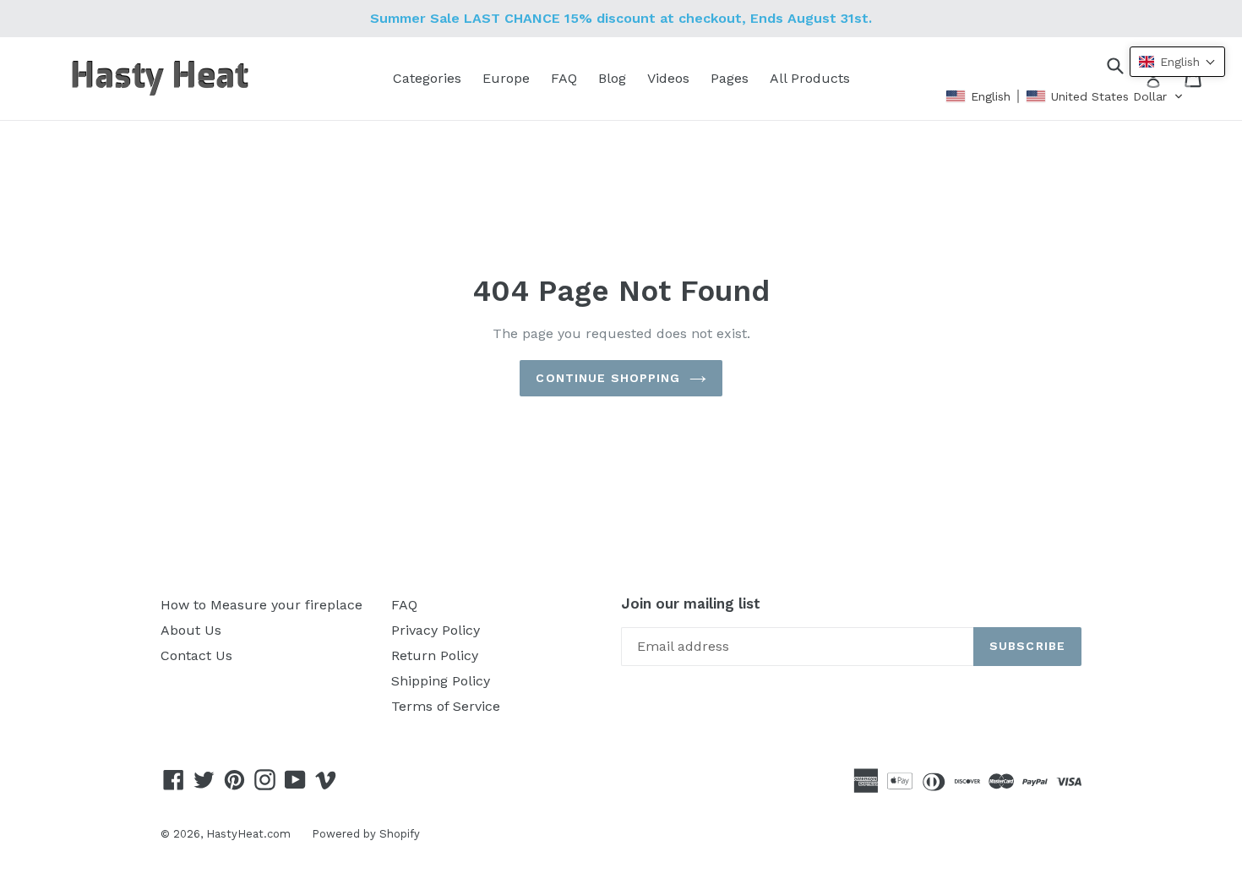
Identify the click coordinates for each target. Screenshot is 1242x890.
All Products (810, 78)
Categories (427, 78)
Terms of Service (445, 706)
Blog (612, 78)
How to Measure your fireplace (261, 605)
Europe (506, 78)
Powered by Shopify (366, 833)
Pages (730, 78)
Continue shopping (608, 378)
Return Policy (434, 655)
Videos (668, 78)
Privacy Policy (435, 630)
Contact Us (196, 655)
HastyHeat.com (248, 833)
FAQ (564, 78)
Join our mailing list (690, 603)
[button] (1064, 96)
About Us (191, 630)
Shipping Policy (440, 681)
